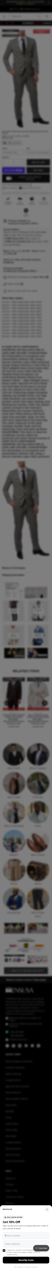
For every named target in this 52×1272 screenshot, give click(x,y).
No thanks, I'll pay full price (26, 1267)
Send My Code (26, 1260)
